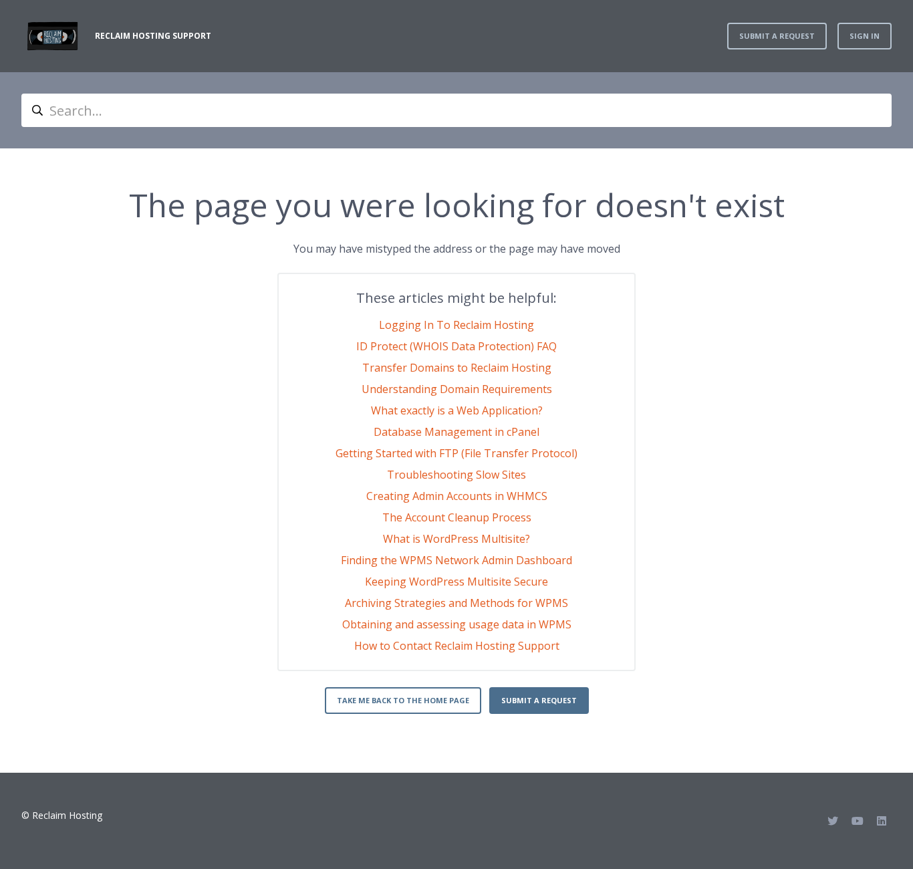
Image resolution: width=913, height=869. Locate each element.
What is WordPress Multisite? (456, 538)
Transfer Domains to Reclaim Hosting (456, 367)
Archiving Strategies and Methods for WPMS (456, 603)
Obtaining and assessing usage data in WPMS (456, 624)
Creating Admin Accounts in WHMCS (456, 496)
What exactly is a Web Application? (457, 410)
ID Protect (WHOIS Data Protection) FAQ (456, 346)
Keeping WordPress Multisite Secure (456, 581)
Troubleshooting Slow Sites (456, 474)
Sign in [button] (865, 36)
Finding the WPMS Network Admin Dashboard (456, 560)
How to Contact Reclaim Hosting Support (456, 645)
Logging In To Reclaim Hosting (456, 325)
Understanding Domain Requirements (457, 389)
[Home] (52, 36)
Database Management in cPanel (456, 431)
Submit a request (777, 36)
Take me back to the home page (403, 700)
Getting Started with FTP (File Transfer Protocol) (456, 453)
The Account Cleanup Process (456, 517)
